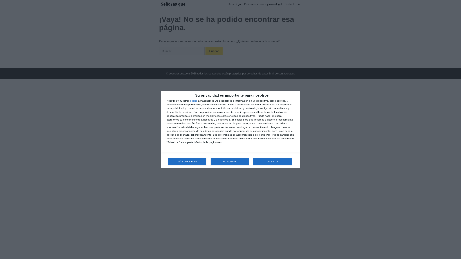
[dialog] (230, 129)
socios (193, 100)
